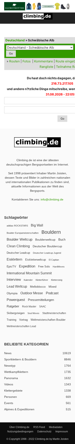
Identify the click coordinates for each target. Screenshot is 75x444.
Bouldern (51, 232)
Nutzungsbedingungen (20, 431)
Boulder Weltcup (19, 239)
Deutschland (15, 40)
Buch (61, 239)
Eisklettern (14, 259)
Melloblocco (38, 286)
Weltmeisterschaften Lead (21, 326)
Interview (14, 280)
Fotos (26, 61)
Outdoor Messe (31, 293)
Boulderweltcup (45, 239)
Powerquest (16, 300)
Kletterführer (42, 280)
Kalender (28, 280)
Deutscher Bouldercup (47, 246)
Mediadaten (55, 427)
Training (11, 319)
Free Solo (44, 266)
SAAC (42, 306)
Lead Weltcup (17, 286)
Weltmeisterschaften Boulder (48, 319)
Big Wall (37, 225)
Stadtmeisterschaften (54, 313)
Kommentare (43, 61)
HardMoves (59, 266)
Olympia (12, 293)
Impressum (61, 431)
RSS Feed (39, 427)
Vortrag (23, 319)
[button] (7, 18)
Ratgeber (13, 306)
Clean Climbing (18, 246)
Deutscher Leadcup (18, 252)
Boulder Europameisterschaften (23, 233)
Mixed (52, 286)
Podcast (52, 293)
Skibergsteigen (16, 313)
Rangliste (46, 67)
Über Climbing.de (19, 427)
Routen (14, 61)
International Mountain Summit (29, 273)
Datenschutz (44, 431)
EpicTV (11, 266)
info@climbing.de (52, 199)
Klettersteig (56, 280)
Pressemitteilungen (41, 300)
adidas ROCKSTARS (17, 225)
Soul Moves (33, 313)
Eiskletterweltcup (35, 259)
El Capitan (54, 259)
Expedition (27, 266)
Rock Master (29, 306)
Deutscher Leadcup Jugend (47, 253)
